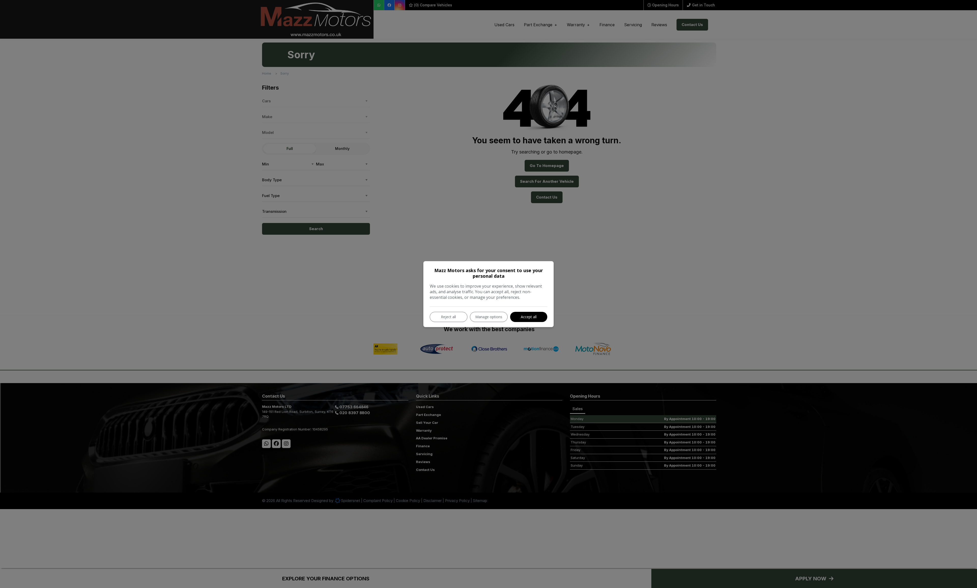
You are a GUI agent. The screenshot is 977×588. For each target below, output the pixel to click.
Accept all (529, 316)
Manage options (488, 316)
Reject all (448, 316)
